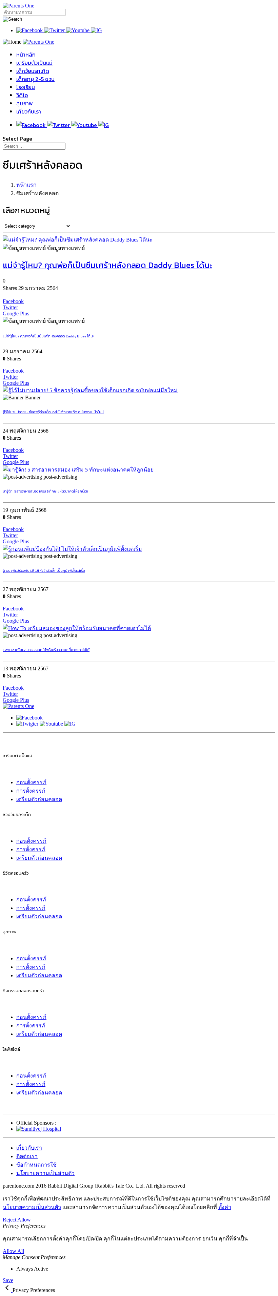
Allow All (13, 1251)
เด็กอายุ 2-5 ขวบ (35, 79)
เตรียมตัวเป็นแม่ (34, 63)
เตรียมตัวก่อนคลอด (39, 799)
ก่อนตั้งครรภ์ (31, 782)
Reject (9, 1219)
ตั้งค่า (224, 1207)
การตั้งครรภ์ (30, 791)
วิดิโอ (22, 95)
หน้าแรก (26, 185)
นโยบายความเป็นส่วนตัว (45, 1173)
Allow (24, 1219)
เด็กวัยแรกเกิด (32, 71)
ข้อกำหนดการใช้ (36, 1165)
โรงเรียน (25, 87)
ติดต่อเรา (27, 1156)
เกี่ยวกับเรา (28, 111)
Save (8, 1280)
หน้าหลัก (26, 54)
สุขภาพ (24, 103)
